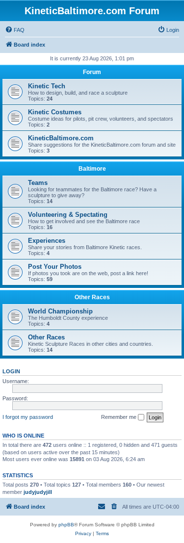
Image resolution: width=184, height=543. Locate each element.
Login (11, 371)
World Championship (60, 311)
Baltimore (92, 168)
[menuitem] (15, 30)
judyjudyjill (38, 492)
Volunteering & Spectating (67, 214)
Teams (38, 182)
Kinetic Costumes (54, 112)
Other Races (92, 297)
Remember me (119, 417)
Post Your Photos (54, 266)
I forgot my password (27, 417)
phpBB (66, 524)
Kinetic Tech (46, 86)
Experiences (46, 240)
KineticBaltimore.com (61, 138)
